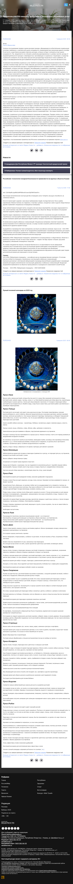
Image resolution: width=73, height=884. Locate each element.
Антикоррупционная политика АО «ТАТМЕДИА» (15, 869)
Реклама (4, 807)
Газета (3, 790)
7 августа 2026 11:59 (63, 188)
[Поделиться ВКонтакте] (36, 150)
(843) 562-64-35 (21, 843)
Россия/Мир (5, 783)
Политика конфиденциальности (11, 866)
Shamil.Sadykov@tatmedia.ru (11, 834)
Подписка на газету (8, 813)
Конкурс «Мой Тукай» (45, 793)
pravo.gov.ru (63, 139)
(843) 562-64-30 (15, 840)
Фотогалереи (41, 790)
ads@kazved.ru (6, 845)
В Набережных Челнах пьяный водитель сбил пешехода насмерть (29, 171)
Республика (41, 780)
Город (3, 780)
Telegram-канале (40, 143)
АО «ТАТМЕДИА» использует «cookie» (13, 863)
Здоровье (40, 783)
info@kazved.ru (6, 841)
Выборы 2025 (6, 810)
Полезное (7, 39)
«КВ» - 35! (4, 816)
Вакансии (4, 793)
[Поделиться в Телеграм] (41, 150)
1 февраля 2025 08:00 (63, 340)
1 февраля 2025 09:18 (63, 39)
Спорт (39, 787)
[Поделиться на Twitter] (32, 150)
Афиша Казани (6, 796)
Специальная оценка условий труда (12, 867)
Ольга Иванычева (9, 45)
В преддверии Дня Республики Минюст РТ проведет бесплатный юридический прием (36, 164)
